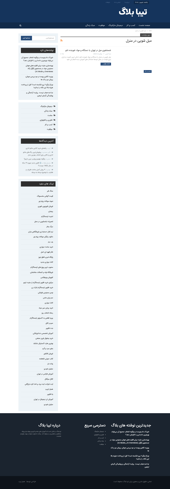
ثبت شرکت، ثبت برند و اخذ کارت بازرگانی (39, 384)
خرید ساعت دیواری (46, 247)
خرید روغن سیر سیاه (46, 308)
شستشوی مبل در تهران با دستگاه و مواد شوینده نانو (88, 50)
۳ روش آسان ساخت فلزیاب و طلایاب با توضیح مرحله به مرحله (39, 171)
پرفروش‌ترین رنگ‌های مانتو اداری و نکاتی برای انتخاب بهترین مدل (38, 153)
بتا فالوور (50, 394)
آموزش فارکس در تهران (45, 374)
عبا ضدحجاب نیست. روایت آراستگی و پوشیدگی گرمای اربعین (39, 94)
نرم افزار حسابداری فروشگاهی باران (40, 231)
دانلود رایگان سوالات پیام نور (43, 236)
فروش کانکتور (48, 353)
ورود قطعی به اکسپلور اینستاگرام (41, 318)
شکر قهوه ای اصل (47, 252)
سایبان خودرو (48, 368)
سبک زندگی (90, 25)
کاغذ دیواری (49, 302)
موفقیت (101, 25)
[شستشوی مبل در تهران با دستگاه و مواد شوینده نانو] (133, 61)
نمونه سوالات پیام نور (46, 201)
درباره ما (127, 2)
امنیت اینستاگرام (47, 216)
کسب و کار (130, 25)
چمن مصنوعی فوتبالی (45, 292)
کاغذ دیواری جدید (46, 262)
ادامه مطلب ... (106, 64)
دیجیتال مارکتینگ (115, 25)
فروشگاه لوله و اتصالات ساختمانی (41, 272)
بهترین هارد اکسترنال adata (43, 343)
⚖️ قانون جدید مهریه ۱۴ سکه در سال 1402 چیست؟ (37, 164)
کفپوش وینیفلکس (47, 277)
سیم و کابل (49, 323)
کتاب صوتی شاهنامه (46, 358)
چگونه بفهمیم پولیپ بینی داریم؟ (34, 159)
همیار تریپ (49, 389)
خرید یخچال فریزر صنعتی (44, 338)
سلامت (50, 115)
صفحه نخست (144, 25)
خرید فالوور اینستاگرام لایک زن (42, 287)
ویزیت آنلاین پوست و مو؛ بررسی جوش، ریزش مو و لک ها (39, 78)
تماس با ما (117, 2)
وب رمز (50, 241)
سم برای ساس (48, 297)
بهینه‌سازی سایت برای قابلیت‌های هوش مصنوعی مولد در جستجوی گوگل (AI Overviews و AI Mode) (39, 68)
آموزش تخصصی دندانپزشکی (43, 333)
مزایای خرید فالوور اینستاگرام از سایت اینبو (38, 282)
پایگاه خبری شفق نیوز (45, 257)
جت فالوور (49, 328)
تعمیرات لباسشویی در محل (43, 221)
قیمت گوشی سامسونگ (45, 196)
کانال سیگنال (49, 379)
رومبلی (50, 211)
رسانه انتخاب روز (47, 313)
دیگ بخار (49, 226)
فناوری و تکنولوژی (46, 120)
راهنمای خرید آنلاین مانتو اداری (36, 148)
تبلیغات (108, 2)
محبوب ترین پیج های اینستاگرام (41, 267)
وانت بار (50, 363)
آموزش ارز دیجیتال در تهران (43, 399)
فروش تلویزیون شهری (45, 206)
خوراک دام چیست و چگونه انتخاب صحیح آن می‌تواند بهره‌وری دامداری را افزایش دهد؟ (37, 59)
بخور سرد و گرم (47, 348)
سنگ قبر (50, 191)
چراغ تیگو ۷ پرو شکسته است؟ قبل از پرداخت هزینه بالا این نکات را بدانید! (37, 86)
